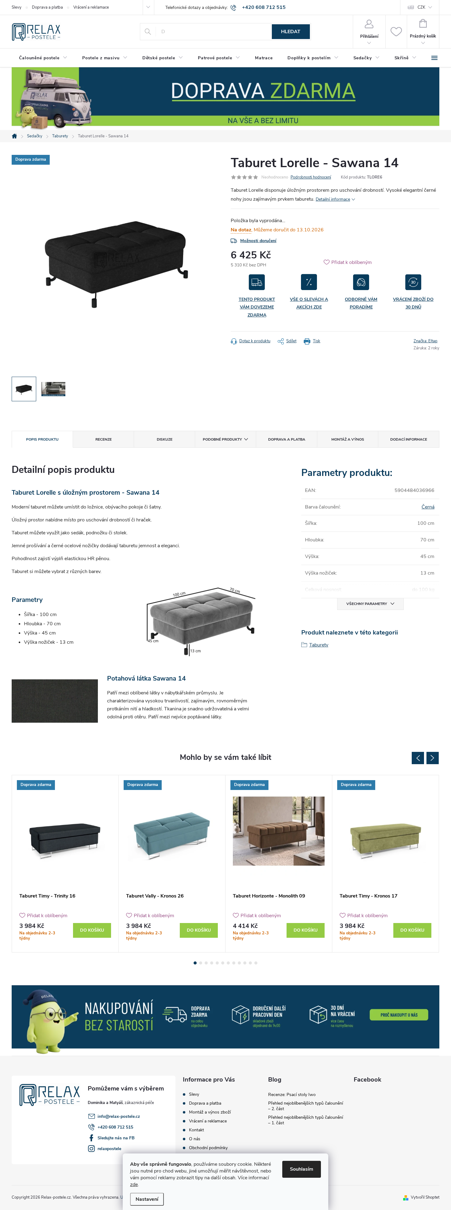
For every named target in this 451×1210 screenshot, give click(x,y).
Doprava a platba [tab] (286, 439)
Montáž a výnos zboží (210, 1112)
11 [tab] (250, 962)
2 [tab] (200, 962)
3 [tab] (206, 962)
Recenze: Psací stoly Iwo (292, 1095)
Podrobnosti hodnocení (311, 177)
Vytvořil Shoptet (425, 1197)
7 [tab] (228, 962)
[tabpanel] (65, 863)
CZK (421, 7)
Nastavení (147, 1199)
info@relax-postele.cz (119, 1116)
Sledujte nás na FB (116, 1138)
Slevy (16, 7)
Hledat (290, 31)
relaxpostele (109, 1149)
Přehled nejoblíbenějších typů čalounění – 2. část (305, 1106)
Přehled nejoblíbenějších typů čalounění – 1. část (305, 1120)
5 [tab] (217, 962)
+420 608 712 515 (115, 1127)
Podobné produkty (222, 439)
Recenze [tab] (103, 439)
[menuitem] (43, 58)
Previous (418, 758)
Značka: (426, 341)
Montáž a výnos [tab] (347, 439)
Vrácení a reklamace (91, 7)
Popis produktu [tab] (42, 439)
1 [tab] (195, 962)
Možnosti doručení (258, 241)
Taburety (318, 645)
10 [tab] (244, 962)
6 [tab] (222, 962)
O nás (194, 1139)
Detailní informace (333, 199)
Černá (428, 507)
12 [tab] (255, 962)
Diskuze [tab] (164, 439)
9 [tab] (239, 962)
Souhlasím (301, 1169)
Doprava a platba (47, 7)
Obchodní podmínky (208, 1147)
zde (134, 1184)
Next (432, 758)
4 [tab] (211, 962)
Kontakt (196, 1130)
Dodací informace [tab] (408, 439)
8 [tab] (233, 962)
